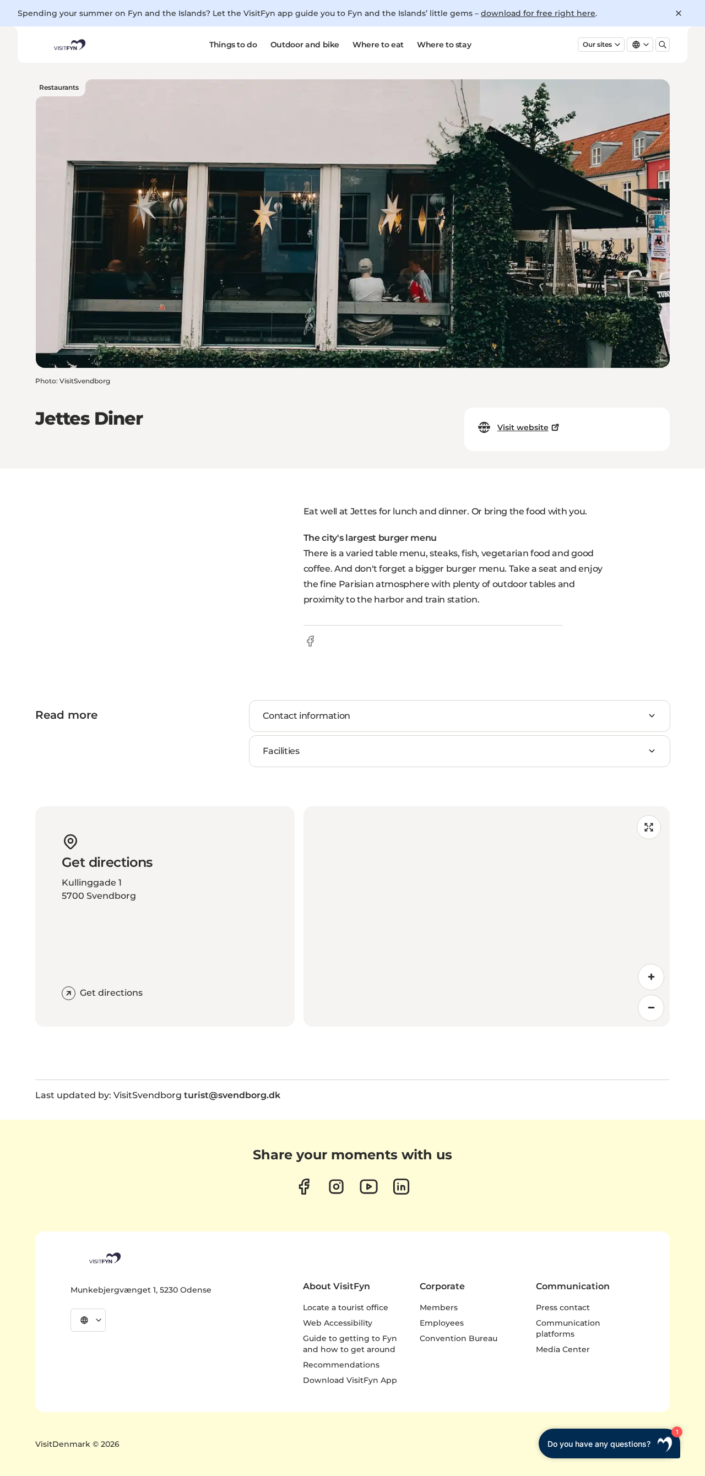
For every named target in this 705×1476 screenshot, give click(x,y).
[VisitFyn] (104, 1258)
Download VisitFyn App (350, 1380)
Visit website (523, 427)
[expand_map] (649, 827)
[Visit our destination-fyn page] (401, 1186)
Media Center (563, 1349)
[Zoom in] (651, 977)
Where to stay (444, 45)
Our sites (597, 44)
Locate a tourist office (345, 1307)
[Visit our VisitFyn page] (303, 1186)
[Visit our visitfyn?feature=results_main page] (368, 1186)
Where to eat (378, 45)
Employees (442, 1323)
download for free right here (538, 13)
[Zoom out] (651, 1008)
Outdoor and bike (304, 45)
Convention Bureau (458, 1338)
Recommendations (341, 1365)
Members (439, 1307)
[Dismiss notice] (678, 13)
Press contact (563, 1307)
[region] (486, 916)
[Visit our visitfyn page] (336, 1186)
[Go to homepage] (68, 44)
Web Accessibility (337, 1323)
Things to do (233, 45)
